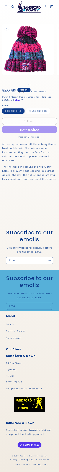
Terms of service (22, 464)
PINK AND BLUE (15, 111)
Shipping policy (40, 464)
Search (10, 324)
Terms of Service (16, 331)
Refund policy (14, 338)
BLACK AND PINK (39, 111)
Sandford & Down (28, 456)
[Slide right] (36, 84)
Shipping (20, 92)
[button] (6, 6)
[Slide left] (23, 84)
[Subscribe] (49, 260)
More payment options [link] (29, 137)
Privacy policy (42, 459)
